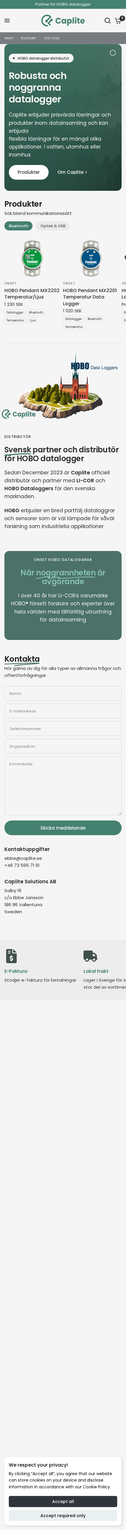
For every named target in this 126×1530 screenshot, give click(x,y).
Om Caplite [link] (70, 172)
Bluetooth (18, 226)
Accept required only (63, 1516)
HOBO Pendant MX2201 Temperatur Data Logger (90, 297)
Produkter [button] (29, 172)
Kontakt (28, 38)
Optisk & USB (52, 226)
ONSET (10, 283)
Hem (8, 38)
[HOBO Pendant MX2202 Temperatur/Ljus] (32, 258)
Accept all (63, 1501)
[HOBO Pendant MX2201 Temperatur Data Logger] (91, 258)
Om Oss (51, 38)
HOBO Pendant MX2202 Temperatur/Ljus (31, 293)
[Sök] (108, 20)
